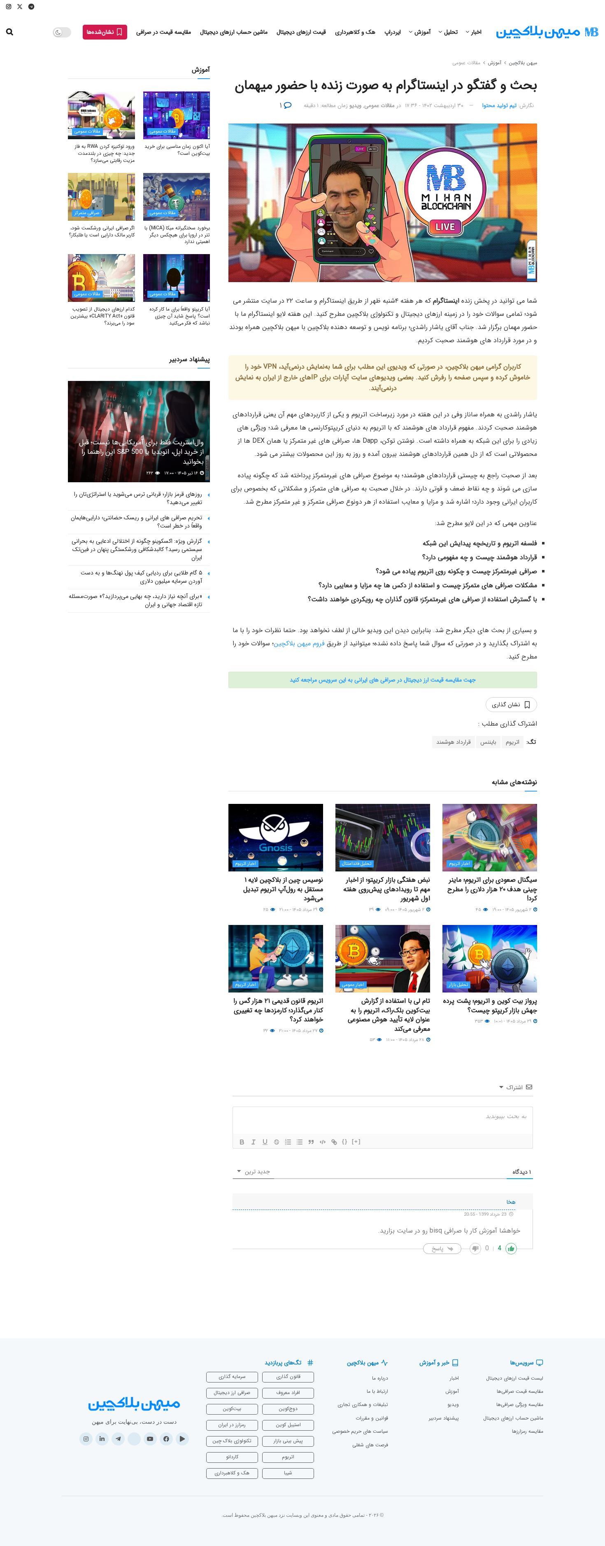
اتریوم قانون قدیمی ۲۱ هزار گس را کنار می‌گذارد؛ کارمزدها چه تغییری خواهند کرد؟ (278, 1010)
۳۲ (266, 1031)
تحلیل (451, 32)
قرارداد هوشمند (453, 742)
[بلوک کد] (322, 1142)
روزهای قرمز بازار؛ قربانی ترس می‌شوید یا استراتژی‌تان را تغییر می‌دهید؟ (138, 498)
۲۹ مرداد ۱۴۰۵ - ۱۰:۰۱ (513, 1021)
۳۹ (372, 909)
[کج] (253, 1142)
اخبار (476, 32)
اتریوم (512, 742)
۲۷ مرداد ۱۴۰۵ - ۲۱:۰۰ (299, 1031)
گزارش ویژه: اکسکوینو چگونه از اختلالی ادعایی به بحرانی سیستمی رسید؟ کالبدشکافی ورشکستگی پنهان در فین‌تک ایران (137, 549)
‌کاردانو (232, 1457)
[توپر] (242, 1142)
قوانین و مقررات (372, 1418)
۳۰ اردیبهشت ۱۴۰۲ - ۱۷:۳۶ (434, 105)
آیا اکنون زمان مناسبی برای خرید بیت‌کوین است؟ (177, 149)
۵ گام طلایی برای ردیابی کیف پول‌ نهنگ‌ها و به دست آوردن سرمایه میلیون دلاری (141, 577)
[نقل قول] (311, 1142)
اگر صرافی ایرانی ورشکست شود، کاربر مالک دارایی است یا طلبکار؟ (102, 231)
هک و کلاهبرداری (355, 32)
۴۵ (479, 909)
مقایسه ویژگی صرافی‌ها (519, 1404)
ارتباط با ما (377, 1391)
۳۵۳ (479, 1021)
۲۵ (266, 909)
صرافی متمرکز (86, 213)
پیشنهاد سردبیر (444, 1418)
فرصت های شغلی (370, 1445)
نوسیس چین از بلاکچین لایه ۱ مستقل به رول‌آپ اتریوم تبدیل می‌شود (283, 889)
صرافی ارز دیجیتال (232, 1393)
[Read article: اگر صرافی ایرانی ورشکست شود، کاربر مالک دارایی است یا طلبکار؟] (101, 197)
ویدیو (355, 105)
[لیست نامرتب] (299, 1142)
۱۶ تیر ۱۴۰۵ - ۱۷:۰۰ (181, 473)
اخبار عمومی (353, 984)
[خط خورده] (276, 1142)
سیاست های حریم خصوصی (360, 1431)
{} (345, 1141)
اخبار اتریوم (459, 863)
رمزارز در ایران (232, 1425)
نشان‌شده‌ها (101, 32)
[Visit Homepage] (547, 32)
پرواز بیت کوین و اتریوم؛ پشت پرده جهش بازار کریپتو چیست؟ (490, 1005)
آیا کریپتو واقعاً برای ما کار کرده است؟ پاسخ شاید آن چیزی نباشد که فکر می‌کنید (179, 316)
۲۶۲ (150, 473)
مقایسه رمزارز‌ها (527, 1431)
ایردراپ (392, 32)
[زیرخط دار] (265, 1142)
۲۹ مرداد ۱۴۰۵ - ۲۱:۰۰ (299, 909)
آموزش (422, 32)
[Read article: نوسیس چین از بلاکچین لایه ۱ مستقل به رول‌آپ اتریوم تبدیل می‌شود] (275, 837)
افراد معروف (288, 1393)
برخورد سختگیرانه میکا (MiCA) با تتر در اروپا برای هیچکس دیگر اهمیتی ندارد (177, 235)
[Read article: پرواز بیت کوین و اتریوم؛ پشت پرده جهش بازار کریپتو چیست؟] (489, 959)
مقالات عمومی (466, 63)
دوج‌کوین (288, 1409)
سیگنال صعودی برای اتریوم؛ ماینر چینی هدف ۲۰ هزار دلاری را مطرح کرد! (492, 889)
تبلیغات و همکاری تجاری (362, 1404)
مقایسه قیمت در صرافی (163, 32)
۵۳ (373, 1040)
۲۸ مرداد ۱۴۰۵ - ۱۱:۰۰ (406, 1040)
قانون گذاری (288, 1376)
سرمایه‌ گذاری (232, 1376)
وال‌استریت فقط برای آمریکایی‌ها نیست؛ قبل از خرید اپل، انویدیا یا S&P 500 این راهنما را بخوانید (141, 452)
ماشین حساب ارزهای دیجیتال (234, 32)
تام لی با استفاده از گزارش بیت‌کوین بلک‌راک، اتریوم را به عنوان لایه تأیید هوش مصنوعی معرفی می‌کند (389, 1015)
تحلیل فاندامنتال (356, 863)
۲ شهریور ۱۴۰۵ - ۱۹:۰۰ (512, 909)
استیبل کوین (288, 1425)
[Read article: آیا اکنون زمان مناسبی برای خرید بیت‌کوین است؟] (176, 115)
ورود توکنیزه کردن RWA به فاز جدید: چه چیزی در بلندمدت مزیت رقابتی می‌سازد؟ (105, 153)
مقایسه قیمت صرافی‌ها (520, 1391)
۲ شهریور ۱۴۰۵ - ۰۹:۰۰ (405, 909)
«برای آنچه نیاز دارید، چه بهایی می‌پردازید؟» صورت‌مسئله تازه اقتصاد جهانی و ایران (135, 600)
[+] (356, 1141)
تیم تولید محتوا (499, 105)
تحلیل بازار (458, 984)
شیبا (288, 1473)
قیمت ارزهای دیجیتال (301, 32)
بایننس (488, 742)
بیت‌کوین (232, 1409)
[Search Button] (9, 32)
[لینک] (334, 1142)
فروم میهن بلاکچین (300, 643)
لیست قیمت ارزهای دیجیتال (514, 1378)
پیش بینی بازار (288, 1441)
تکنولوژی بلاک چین (231, 1441)
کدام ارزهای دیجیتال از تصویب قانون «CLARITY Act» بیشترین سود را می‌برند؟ (102, 316)
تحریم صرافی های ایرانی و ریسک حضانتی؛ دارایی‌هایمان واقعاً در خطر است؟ (136, 521)
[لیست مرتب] (288, 1142)
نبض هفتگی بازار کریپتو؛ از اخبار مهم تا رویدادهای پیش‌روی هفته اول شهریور (386, 889)
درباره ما (380, 1378)
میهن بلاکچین (523, 63)
